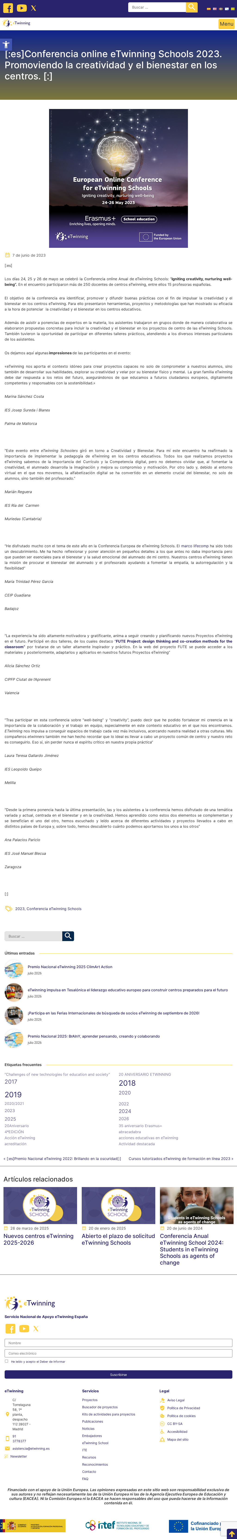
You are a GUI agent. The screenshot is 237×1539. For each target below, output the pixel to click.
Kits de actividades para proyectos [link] (108, 1414)
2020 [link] (125, 1093)
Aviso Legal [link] (175, 1400)
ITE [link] (84, 1450)
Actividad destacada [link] (137, 1143)
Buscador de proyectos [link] (100, 1407)
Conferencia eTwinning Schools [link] (54, 908)
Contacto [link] (89, 1472)
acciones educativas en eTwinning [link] (148, 1137)
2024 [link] (125, 1111)
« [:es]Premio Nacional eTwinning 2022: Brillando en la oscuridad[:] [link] (62, 1158)
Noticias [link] (88, 1428)
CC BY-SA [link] (174, 1424)
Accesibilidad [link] (177, 1431)
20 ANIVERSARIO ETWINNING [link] (145, 1074)
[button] (226, 24)
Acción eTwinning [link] (20, 1137)
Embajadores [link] (92, 1436)
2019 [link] (13, 1094)
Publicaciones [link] (92, 1421)
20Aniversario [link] (17, 1125)
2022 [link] (124, 1103)
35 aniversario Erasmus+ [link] (140, 1125)
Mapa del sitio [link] (177, 1439)
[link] (6, 45)
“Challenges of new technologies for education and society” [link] (57, 1074)
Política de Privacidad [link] (183, 1408)
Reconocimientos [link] (95, 1464)
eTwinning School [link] (95, 1443)
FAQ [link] (85, 1479)
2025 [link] (10, 1119)
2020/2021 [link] (14, 1103)
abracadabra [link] (130, 1131)
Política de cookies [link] (181, 1416)
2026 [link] (124, 1118)
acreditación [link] (15, 1143)
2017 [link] (11, 1081)
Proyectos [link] (89, 1400)
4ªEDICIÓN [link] (14, 1131)
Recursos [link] (89, 1457)
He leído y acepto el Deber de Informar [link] (38, 1361)
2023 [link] (20, 908)
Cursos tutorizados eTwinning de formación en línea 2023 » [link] (181, 1158)
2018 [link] (127, 1083)
